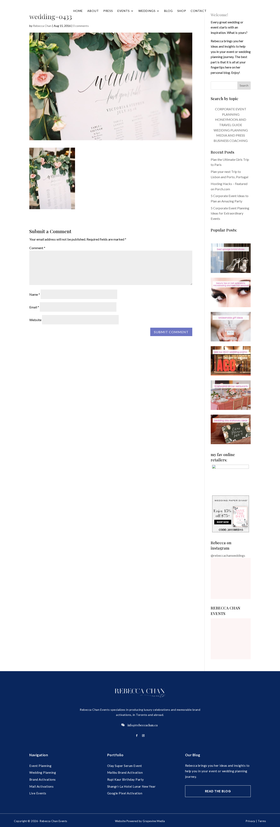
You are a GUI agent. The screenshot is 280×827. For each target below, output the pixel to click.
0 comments (81, 25)
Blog (168, 11)
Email (34, 307)
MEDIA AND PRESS (230, 135)
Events (123, 11)
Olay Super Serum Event (124, 766)
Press (108, 11)
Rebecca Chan (42, 25)
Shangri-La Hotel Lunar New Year (131, 786)
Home (78, 11)
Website (35, 320)
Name (34, 294)
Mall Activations (41, 786)
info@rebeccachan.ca (142, 725)
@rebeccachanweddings (228, 555)
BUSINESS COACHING (231, 141)
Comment (37, 248)
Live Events (37, 793)
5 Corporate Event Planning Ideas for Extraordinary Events (230, 213)
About (93, 11)
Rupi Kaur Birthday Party (125, 779)
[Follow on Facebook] (136, 735)
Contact (199, 11)
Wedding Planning (42, 772)
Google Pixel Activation (124, 793)
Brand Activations (42, 779)
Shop (181, 11)
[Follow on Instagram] (143, 735)
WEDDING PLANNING (231, 130)
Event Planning (40, 766)
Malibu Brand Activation (125, 772)
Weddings (147, 11)
